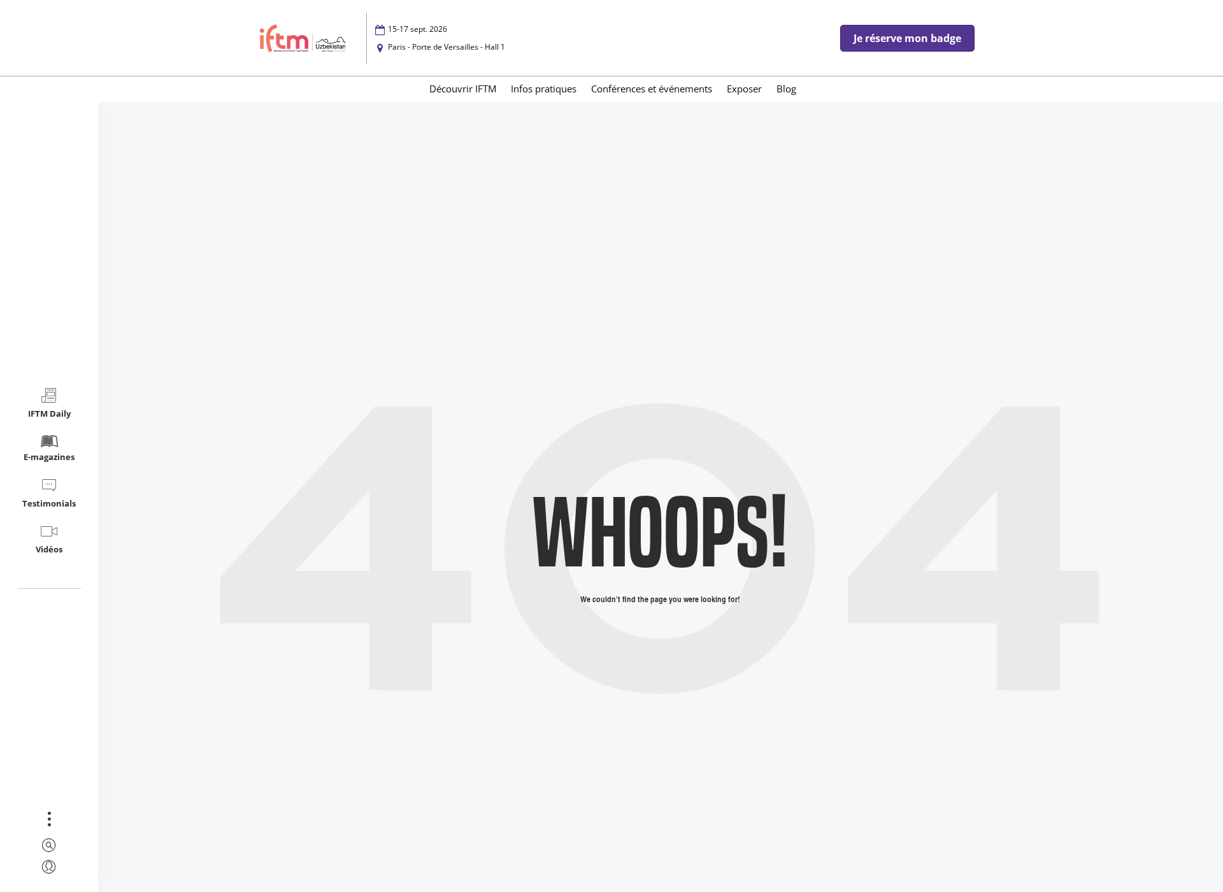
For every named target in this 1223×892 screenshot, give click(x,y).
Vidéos (49, 549)
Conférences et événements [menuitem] (651, 88)
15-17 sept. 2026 (417, 29)
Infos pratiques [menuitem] (543, 88)
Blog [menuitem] (786, 88)
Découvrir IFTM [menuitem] (462, 88)
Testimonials (49, 503)
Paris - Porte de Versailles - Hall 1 (446, 46)
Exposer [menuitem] (744, 88)
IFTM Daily (49, 413)
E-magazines (49, 457)
